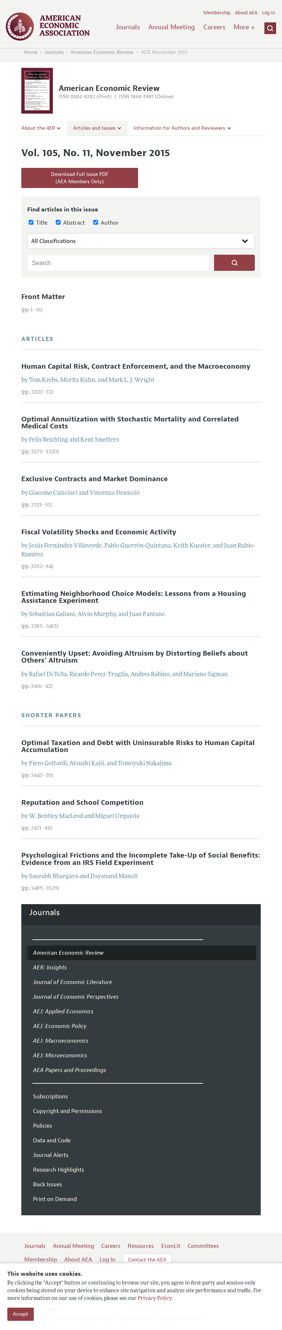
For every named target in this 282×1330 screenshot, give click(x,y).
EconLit (170, 1246)
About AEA (246, 13)
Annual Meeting (171, 27)
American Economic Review (102, 52)
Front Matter (43, 296)
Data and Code (51, 1140)
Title (41, 222)
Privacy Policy (154, 1298)
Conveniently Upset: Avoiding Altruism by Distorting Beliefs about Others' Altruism (134, 657)
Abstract (73, 222)
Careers (214, 27)
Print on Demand (55, 1199)
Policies (42, 1126)
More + (244, 27)
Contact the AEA (147, 1260)
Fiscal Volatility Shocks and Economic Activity (98, 532)
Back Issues (47, 1184)
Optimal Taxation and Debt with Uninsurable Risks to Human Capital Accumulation (138, 746)
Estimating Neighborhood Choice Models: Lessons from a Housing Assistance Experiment (133, 597)
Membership (217, 13)
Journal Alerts (50, 1155)
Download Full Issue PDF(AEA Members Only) (79, 178)
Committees (203, 1246)
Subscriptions (50, 1096)
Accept (20, 1314)
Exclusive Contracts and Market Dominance (94, 479)
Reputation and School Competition (82, 802)
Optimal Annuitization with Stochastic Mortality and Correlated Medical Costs (130, 423)
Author (109, 222)
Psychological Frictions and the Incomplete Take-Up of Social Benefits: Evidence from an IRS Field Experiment (140, 859)
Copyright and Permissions (67, 1111)
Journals (128, 27)
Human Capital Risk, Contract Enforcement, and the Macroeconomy (135, 366)
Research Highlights (58, 1170)
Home (30, 52)
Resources (141, 1246)
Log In (268, 13)
